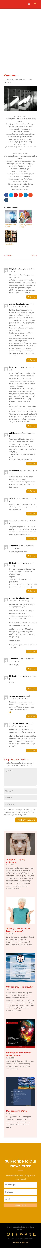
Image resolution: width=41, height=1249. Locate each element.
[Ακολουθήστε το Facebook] (12, 1234)
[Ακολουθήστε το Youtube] (21, 1234)
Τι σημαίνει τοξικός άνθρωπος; (15, 860)
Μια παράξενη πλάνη (16, 1111)
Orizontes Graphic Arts (21, 1242)
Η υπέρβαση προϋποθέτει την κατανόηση (18, 1054)
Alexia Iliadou (12, 80)
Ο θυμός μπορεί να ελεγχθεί (19, 987)
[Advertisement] (20, 43)
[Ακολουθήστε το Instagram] (8, 1234)
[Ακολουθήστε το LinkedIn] (17, 1234)
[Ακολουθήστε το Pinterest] (25, 1234)
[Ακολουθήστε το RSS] (34, 1234)
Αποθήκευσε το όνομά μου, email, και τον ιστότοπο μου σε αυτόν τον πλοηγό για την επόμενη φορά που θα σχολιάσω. (20, 812)
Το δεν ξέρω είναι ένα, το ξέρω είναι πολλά (18, 929)
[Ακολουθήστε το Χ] (29, 1234)
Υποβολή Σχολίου (26, 819)
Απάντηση (31, 297)
